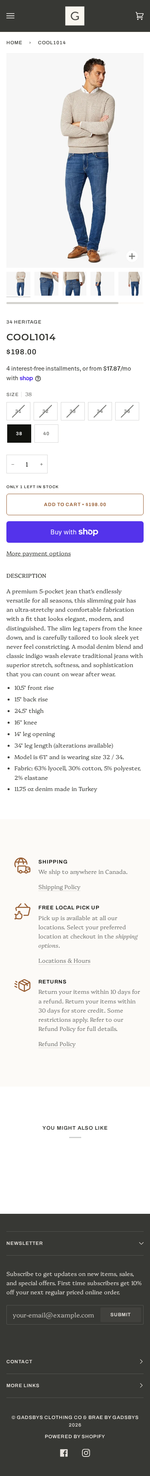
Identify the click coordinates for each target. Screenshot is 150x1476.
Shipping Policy (59, 887)
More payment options (38, 553)
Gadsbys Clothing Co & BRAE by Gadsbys (78, 1417)
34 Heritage (24, 322)
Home (14, 42)
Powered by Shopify (75, 1436)
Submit (120, 1314)
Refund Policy (57, 1044)
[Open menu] (18, 16)
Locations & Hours (64, 960)
